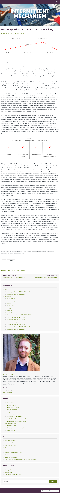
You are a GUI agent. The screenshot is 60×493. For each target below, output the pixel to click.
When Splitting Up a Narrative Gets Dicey (27, 29)
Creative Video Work (12, 425)
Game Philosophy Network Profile (13, 452)
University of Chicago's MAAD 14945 (16, 322)
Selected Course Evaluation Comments (16, 419)
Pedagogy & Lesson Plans (13, 308)
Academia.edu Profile (10, 440)
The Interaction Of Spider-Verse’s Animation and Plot (45, 277)
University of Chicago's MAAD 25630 (16, 294)
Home (4, 1)
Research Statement (12, 409)
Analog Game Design (12, 430)
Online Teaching (9, 289)
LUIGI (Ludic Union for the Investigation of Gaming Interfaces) (21, 459)
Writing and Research (25, 1)
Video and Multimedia (48, 1)
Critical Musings (11, 301)
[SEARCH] (57, 2)
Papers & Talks (10, 305)
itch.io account (8, 472)
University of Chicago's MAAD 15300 (16, 324)
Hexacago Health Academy (11, 450)
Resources (9, 310)
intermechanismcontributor (19, 33)
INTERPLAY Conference (11, 457)
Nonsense (9, 303)
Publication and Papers (13, 407)
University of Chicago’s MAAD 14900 (16, 329)
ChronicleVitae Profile (10, 445)
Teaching (36, 1)
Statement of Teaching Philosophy (15, 416)
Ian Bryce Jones (8, 374)
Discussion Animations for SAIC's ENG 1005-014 (19, 315)
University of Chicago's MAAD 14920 (16, 319)
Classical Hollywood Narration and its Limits (14, 276)
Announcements (11, 298)
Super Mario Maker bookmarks (13, 474)
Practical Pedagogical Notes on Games (16, 421)
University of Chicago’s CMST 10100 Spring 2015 (19, 326)
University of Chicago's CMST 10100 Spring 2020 (19, 292)
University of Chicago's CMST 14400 (18, 270)
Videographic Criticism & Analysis (15, 428)
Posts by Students (6, 270)
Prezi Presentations (10, 455)
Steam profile (8, 470)
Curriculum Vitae (12, 1)
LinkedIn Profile (9, 443)
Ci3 (6, 447)
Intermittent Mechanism (30, 13)
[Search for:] (26, 481)
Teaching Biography (12, 414)
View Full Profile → (8, 392)
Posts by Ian (8, 296)
